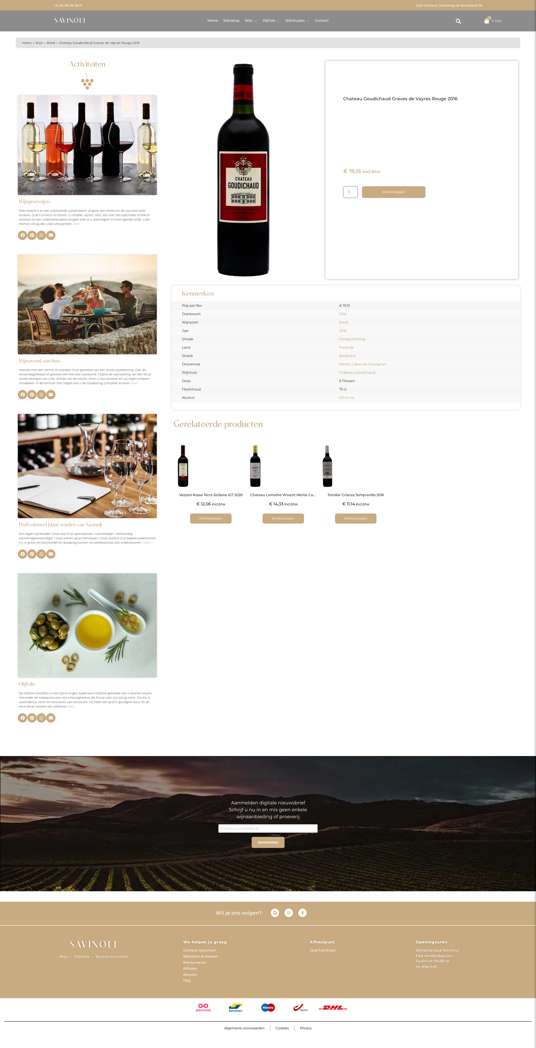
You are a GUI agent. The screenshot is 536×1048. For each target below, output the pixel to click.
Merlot (344, 364)
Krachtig (358, 339)
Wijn (39, 43)
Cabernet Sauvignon (369, 364)
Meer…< (148, 543)
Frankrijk (346, 347)
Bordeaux (347, 356)
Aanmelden (268, 842)
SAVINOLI (70, 21)
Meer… (77, 224)
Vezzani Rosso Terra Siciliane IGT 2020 (211, 495)
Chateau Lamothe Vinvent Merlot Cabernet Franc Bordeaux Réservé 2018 (313, 495)
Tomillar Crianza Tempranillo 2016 (355, 495)
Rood (51, 43)
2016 (343, 331)
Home (27, 43)
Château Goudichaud (357, 373)
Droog (344, 339)
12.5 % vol (346, 398)
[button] (251, 21)
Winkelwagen (394, 192)
